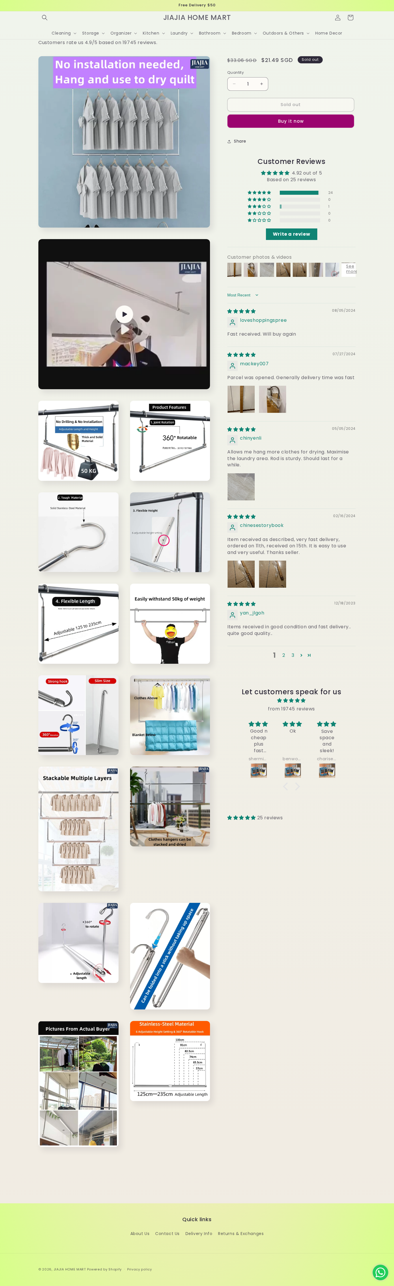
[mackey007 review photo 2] (272, 399)
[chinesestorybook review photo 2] (272, 574)
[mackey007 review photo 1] (241, 399)
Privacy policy (139, 1269)
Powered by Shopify (104, 1269)
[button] (44, 17)
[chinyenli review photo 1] (241, 487)
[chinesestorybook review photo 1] (241, 574)
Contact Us (167, 1233)
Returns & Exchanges (241, 1233)
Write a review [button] (291, 234)
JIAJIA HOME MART (70, 1269)
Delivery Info (199, 1233)
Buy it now (291, 121)
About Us (140, 1233)
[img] (241, 311)
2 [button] (283, 655)
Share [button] (240, 141)
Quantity (235, 72)
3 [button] (293, 655)
